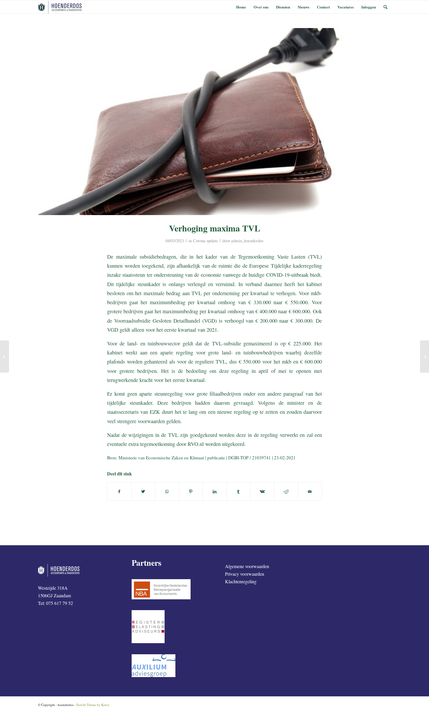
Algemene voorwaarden (247, 566)
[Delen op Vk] (262, 491)
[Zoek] (385, 6)
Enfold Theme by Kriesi (92, 704)
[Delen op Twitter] (143, 491)
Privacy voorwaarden (244, 574)
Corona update (205, 240)
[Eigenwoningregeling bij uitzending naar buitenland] (424, 356)
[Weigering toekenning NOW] (4, 356)
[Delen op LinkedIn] (214, 491)
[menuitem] (241, 6)
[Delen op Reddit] (286, 491)
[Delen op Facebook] (119, 491)
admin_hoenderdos (247, 240)
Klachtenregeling (241, 581)
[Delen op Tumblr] (238, 491)
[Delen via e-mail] (310, 491)
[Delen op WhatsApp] (167, 491)
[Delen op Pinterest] (191, 491)
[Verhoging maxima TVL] (214, 121)
